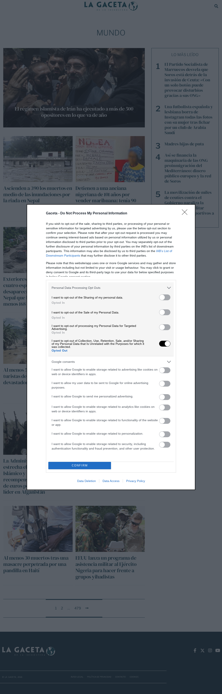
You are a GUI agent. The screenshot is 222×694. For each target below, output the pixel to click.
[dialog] (111, 347)
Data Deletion (86, 481)
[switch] (164, 297)
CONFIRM (80, 465)
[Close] (186, 213)
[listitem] (111, 288)
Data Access (111, 481)
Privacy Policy (135, 481)
